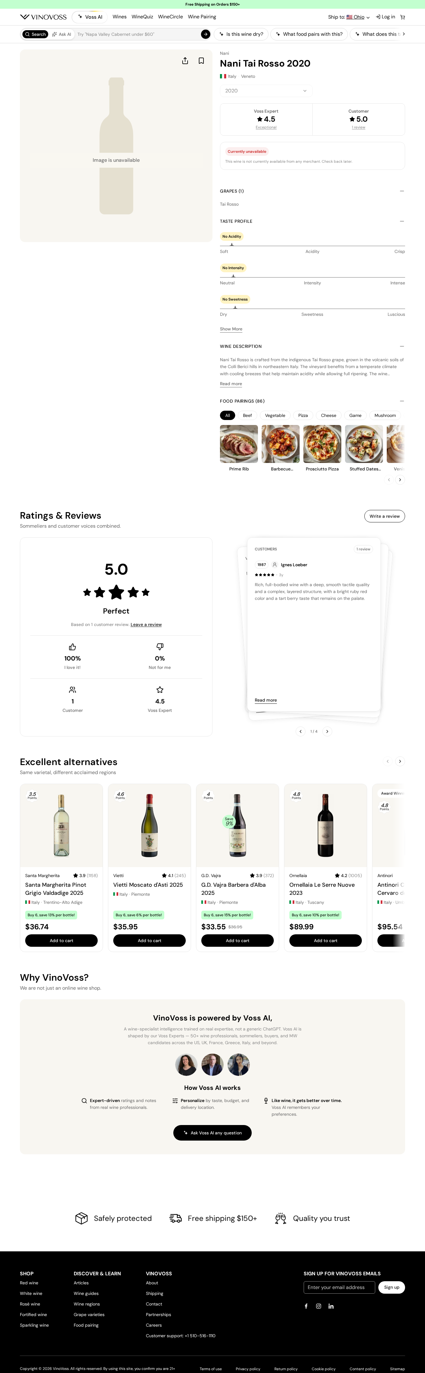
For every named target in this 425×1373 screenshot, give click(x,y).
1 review (358, 127)
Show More (231, 329)
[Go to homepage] (43, 17)
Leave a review (146, 624)
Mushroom (385, 415)
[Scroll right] (403, 34)
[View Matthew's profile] (212, 1064)
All (227, 415)
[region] (307, 34)
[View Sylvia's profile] (238, 1064)
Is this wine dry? (245, 34)
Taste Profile (236, 221)
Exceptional (266, 127)
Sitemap (397, 1368)
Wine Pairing (202, 16)
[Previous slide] (389, 480)
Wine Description (241, 346)
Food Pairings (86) (242, 401)
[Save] (201, 60)
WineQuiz (142, 16)
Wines (120, 16)
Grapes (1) (232, 191)
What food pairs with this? (313, 34)
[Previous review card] (301, 731)
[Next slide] (400, 480)
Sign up (391, 1287)
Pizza (303, 415)
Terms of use (211, 1368)
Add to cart (61, 940)
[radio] (35, 34)
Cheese (328, 415)
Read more (231, 383)
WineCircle (170, 16)
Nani (224, 53)
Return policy (286, 1368)
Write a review (385, 516)
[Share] (185, 60)
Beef (247, 415)
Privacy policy (248, 1368)
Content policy (363, 1368)
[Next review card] (327, 731)
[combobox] (266, 91)
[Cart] (402, 17)
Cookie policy (324, 1368)
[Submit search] (205, 34)
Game (355, 415)
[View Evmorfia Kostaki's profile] (186, 1064)
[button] (115, 34)
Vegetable (275, 415)
